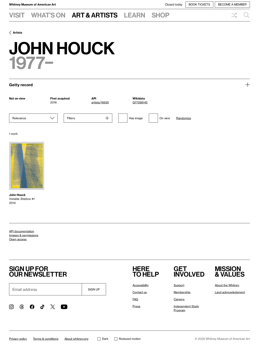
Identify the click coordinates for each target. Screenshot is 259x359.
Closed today (173, 4)
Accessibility (141, 285)
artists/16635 (100, 102)
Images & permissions (23, 235)
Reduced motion (130, 338)
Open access (18, 239)
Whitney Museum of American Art (32, 4)
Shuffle (234, 15)
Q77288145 (140, 102)
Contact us (140, 292)
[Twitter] (52, 306)
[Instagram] (11, 306)
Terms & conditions (45, 338)
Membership (182, 292)
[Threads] (22, 306)
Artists (17, 32)
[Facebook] (32, 306)
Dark (105, 338)
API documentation (21, 231)
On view (164, 118)
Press (136, 306)
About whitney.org (76, 338)
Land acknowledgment (230, 292)
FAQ (135, 299)
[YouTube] (64, 306)
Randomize (183, 118)
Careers (179, 299)
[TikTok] (42, 306)
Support (179, 285)
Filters (71, 118)
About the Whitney (227, 285)
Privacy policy (18, 338)
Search (245, 15)
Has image (136, 118)
